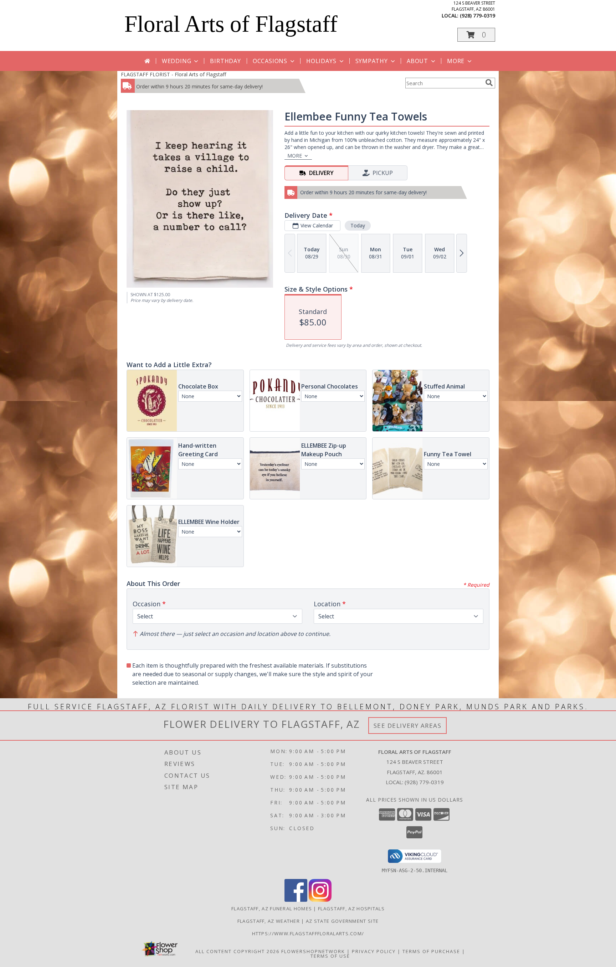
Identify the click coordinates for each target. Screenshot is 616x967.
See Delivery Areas (408, 725)
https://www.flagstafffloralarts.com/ (308, 933)
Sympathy (371, 61)
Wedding (176, 61)
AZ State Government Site (342, 921)
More (455, 61)
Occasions (270, 61)
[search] (489, 83)
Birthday (225, 61)
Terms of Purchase (431, 951)
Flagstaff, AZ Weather (268, 921)
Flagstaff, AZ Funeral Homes (271, 908)
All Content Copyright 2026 (237, 951)
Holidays (321, 61)
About (417, 61)
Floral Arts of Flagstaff (231, 24)
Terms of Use (330, 956)
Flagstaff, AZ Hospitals (351, 908)
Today (357, 225)
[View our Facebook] (295, 899)
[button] (476, 35)
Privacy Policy (374, 951)
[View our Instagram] (320, 899)
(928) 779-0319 (477, 15)
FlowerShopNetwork (313, 951)
